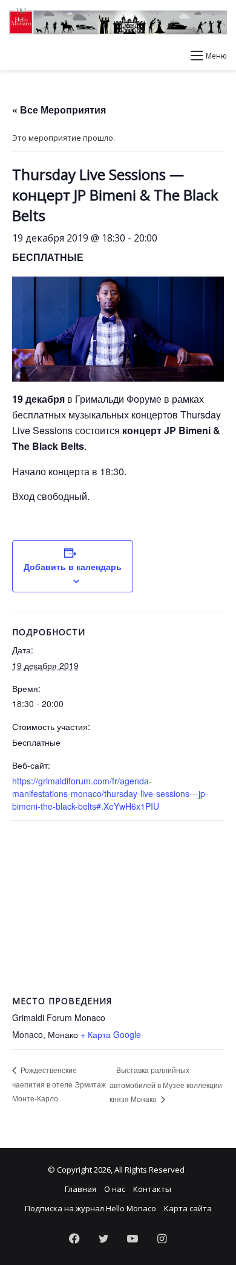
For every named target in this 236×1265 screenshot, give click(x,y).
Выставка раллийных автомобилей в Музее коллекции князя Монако (166, 1084)
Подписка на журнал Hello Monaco (90, 1208)
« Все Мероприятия (59, 110)
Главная (80, 1188)
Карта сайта (188, 1208)
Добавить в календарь (73, 566)
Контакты (152, 1188)
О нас (114, 1188)
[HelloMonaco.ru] (118, 21)
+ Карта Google (110, 1034)
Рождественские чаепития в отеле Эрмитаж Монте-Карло (59, 1084)
